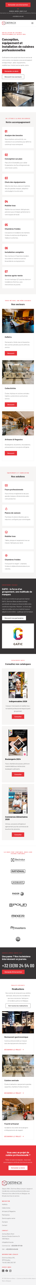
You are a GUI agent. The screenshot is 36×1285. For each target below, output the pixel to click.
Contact (4, 1225)
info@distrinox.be (8, 1242)
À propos (5, 1222)
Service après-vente (8, 1218)
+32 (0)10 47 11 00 (16, 1246)
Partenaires (6, 1215)
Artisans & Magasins (9, 1211)
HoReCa (4, 1204)
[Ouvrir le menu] (32, 23)
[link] (11, 353)
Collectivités (6, 1208)
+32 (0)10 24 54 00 (18, 16)
